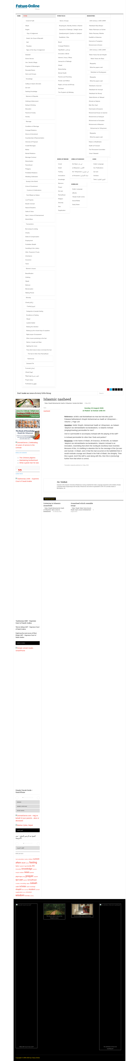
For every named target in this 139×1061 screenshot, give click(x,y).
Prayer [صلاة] (29, 380)
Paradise (29, 46)
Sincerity (60, 202)
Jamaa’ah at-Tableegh (64, 61)
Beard (60, 42)
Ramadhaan (62, 195)
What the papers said (96, 67)
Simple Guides (21, 643)
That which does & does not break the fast (39, 350)
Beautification (29, 273)
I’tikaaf (28, 319)
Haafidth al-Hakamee (95, 37)
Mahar (27, 149)
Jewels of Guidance (77, 159)
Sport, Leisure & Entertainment (34, 215)
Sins (59, 206)
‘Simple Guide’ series (78, 197)
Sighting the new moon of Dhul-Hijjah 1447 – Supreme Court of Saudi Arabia (26, 635)
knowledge (27, 869)
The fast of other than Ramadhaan (38, 353)
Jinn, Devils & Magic (31, 62)
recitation (18, 883)
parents (32, 872)
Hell (27, 42)
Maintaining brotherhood (28, 460)
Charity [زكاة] (29, 302)
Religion (60, 198)
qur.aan (19, 879)
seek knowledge (30, 886)
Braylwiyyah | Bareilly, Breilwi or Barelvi (70, 25)
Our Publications (98, 168)
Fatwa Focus (61, 16)
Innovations (61, 175)
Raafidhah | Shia (64, 37)
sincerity (26, 889)
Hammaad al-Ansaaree (96, 109)
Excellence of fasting (32, 315)
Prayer (60, 187)
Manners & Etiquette (32, 96)
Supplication (61, 210)
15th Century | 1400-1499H (97, 50)
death (24, 863)
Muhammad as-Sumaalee (96, 120)
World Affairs (29, 219)
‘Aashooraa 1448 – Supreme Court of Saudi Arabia (26, 622)
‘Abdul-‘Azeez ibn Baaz (97, 58)
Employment (29, 240)
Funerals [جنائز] (30, 368)
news (26, 872)
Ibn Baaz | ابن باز (77, 164)
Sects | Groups (64, 20)
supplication (19, 892)
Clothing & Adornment (31, 101)
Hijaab (27, 281)
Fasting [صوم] (31, 306)
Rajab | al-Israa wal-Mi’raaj (66, 84)
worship (27, 895)
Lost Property (29, 200)
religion (28, 883)
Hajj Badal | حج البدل (64, 50)
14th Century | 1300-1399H (97, 20)
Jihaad (60, 65)
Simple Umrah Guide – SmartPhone (24, 791)
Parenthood (28, 165)
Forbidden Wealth (30, 244)
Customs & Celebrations (34, 190)
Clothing (27, 277)
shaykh (19, 889)
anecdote (21, 859)
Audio (94, 159)
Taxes (27, 263)
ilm (33, 866)
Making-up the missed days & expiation (38, 330)
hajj (25, 866)
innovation (18, 869)
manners (35, 869)
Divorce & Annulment (31, 134)
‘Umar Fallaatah (93, 153)
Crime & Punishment (31, 186)
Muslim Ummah (30, 203)
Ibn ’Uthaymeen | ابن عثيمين (80, 171)
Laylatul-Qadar (30, 323)
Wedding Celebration (31, 176)
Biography (93, 63)
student (32, 889)
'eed (17, 859)
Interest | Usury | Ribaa (65, 57)
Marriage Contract (30, 157)
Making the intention (32, 326)
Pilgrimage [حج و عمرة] (32, 376)
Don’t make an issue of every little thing (34, 393)
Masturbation (29, 161)
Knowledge (29, 79)
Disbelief (27, 54)
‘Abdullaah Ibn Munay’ (95, 93)
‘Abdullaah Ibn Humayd (96, 89)
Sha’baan (61, 88)
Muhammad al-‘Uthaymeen (98, 128)
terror (24, 892)
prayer (29, 876)
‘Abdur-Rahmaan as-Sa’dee (97, 29)
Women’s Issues (31, 268)
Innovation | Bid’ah (63, 53)
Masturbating (62, 69)
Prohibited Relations (31, 172)
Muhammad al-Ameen (95, 45)
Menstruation (29, 289)
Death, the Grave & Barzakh (34, 38)
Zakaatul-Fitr (30, 363)
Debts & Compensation (32, 236)
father (17, 866)
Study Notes (76, 204)
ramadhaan (32, 880)
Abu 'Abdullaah (62, 482)
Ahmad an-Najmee (94, 101)
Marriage (28, 121)
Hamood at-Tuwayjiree (95, 41)
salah (17, 886)
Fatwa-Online (36, 1057)
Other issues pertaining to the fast (36, 338)
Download (74, 184)
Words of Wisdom (62, 159)
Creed (60, 164)
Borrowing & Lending (31, 229)
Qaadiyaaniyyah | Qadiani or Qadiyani (70, 33)
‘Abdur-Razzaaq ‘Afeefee (96, 33)
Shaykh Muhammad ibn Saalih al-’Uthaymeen (60, 403)
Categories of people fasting (34, 311)
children (30, 859)
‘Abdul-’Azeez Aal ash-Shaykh (98, 54)
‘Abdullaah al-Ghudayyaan (98, 72)
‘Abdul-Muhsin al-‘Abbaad (96, 97)
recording (23, 883)
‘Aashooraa (30, 358)
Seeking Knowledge (31, 91)
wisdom (20, 895)
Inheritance (28, 256)
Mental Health (62, 73)
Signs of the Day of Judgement (35, 50)
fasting (33, 862)
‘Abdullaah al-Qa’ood (95, 85)
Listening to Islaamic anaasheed (52, 504)
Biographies (91, 16)
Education (28, 109)
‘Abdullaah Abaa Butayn (96, 25)
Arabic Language (98, 164)
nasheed (46, 411)
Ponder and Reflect (64, 80)
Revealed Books (30, 70)
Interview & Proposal (31, 142)
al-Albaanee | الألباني (78, 168)
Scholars (96, 175)
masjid (17, 872)
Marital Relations (30, 153)
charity (26, 859)
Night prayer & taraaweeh (34, 334)
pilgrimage (19, 876)
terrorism (29, 892)
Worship (28, 297)
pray (23, 876)
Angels (27, 29)
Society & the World (32, 181)
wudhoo (32, 895)
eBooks (74, 193)
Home (19, 16)
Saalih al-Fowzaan (94, 145)
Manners (60, 183)
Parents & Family (30, 113)
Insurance (28, 260)
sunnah (38, 889)
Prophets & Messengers (32, 66)
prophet (36, 876)
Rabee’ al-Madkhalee (95, 142)
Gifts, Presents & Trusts (32, 252)
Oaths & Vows (29, 211)
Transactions (30, 224)
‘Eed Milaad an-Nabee (33, 195)
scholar (22, 886)
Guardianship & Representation (34, 138)
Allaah (27, 25)
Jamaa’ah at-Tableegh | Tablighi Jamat (70, 29)
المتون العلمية (20, 830)
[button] (17, 797)
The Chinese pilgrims (27, 458)
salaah (33, 883)
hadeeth (22, 866)
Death (60, 168)
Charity (27, 233)
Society (27, 116)
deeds (27, 862)
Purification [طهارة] (30, 383)
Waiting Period (29, 292)
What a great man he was (29, 463)
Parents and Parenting (65, 77)
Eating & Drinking (30, 105)
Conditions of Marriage (32, 126)
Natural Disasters (30, 207)
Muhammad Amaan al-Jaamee (98, 113)
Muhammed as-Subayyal (96, 116)
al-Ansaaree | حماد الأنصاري (80, 175)
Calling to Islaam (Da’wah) (33, 83)
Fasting (60, 171)
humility (29, 866)
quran (25, 880)
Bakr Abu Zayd (93, 105)
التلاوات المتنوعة (20, 847)
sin (23, 889)
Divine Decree (29, 58)
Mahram (27, 285)
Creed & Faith (30, 20)
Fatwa (25, 16)
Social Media (76, 200)
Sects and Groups (30, 74)
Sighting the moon (31, 346)
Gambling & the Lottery (32, 248)
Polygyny (28, 169)
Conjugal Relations (31, 130)
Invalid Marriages (30, 145)
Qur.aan (27, 87)
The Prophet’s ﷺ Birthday (66, 92)
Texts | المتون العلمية (99, 179)
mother (21, 872)
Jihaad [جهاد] (29, 372)
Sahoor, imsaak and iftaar (34, 342)
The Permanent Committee (97, 149)
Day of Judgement (32, 33)
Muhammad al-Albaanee (96, 124)
